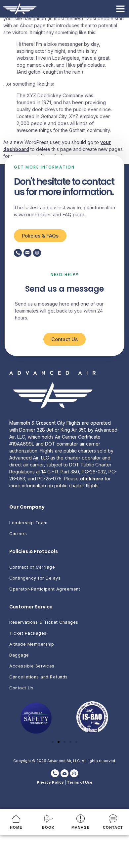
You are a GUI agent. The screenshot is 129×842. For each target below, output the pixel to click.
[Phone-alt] (18, 253)
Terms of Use (79, 782)
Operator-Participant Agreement (44, 589)
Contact (113, 827)
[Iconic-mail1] (27, 253)
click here (91, 478)
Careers (18, 533)
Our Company (27, 507)
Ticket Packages (28, 633)
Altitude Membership (31, 644)
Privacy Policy (50, 782)
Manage (80, 827)
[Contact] (113, 818)
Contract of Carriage (32, 567)
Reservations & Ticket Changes (43, 622)
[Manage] (80, 818)
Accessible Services (32, 666)
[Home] (16, 818)
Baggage (19, 655)
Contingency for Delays (35, 578)
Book (48, 827)
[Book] (48, 818)
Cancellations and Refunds (38, 676)
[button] (120, 9)
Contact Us (21, 687)
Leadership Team (28, 522)
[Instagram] (37, 253)
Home (16, 827)
